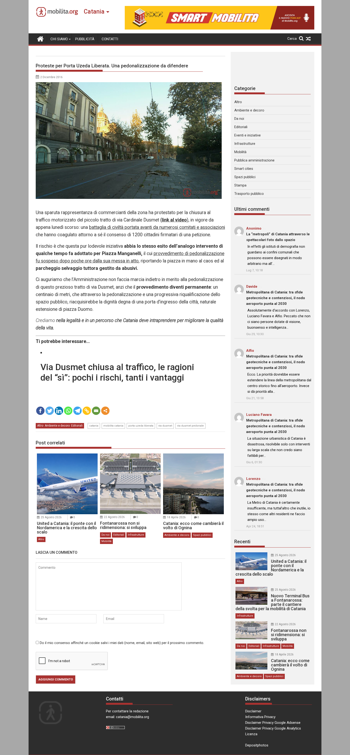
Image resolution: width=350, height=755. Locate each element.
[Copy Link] (87, 411)
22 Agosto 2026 (114, 517)
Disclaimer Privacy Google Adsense (272, 722)
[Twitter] (49, 411)
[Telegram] (77, 411)
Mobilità (106, 541)
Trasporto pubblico (249, 193)
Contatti (110, 39)
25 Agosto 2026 (51, 517)
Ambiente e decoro (57, 425)
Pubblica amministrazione (254, 160)
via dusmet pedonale (190, 425)
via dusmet (165, 425)
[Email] (96, 411)
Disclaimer (253, 711)
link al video (174, 220)
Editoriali (77, 425)
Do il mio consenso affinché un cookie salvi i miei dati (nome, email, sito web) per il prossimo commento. (122, 643)
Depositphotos (256, 745)
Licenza (251, 734)
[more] (105, 411)
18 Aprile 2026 (176, 517)
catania (93, 425)
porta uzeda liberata (140, 425)
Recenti (242, 541)
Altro (40, 425)
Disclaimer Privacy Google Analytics (273, 728)
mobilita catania (113, 425)
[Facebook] (40, 411)
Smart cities (243, 168)
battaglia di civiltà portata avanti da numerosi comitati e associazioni (157, 227)
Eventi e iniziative (247, 135)
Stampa (240, 185)
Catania (94, 11)
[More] (105, 411)
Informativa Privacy (260, 717)
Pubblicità (84, 39)
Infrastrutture (136, 534)
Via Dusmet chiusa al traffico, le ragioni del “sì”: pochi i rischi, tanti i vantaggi (117, 372)
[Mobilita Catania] (40, 38)
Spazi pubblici (202, 535)
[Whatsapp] (68, 411)
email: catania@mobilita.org (127, 717)
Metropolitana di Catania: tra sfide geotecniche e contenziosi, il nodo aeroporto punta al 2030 (275, 298)
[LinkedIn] (59, 411)
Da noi (105, 534)
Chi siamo (59, 39)
